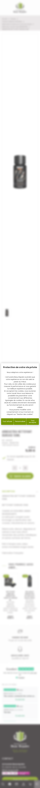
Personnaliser (20, 421)
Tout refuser (7, 421)
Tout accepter (32, 421)
